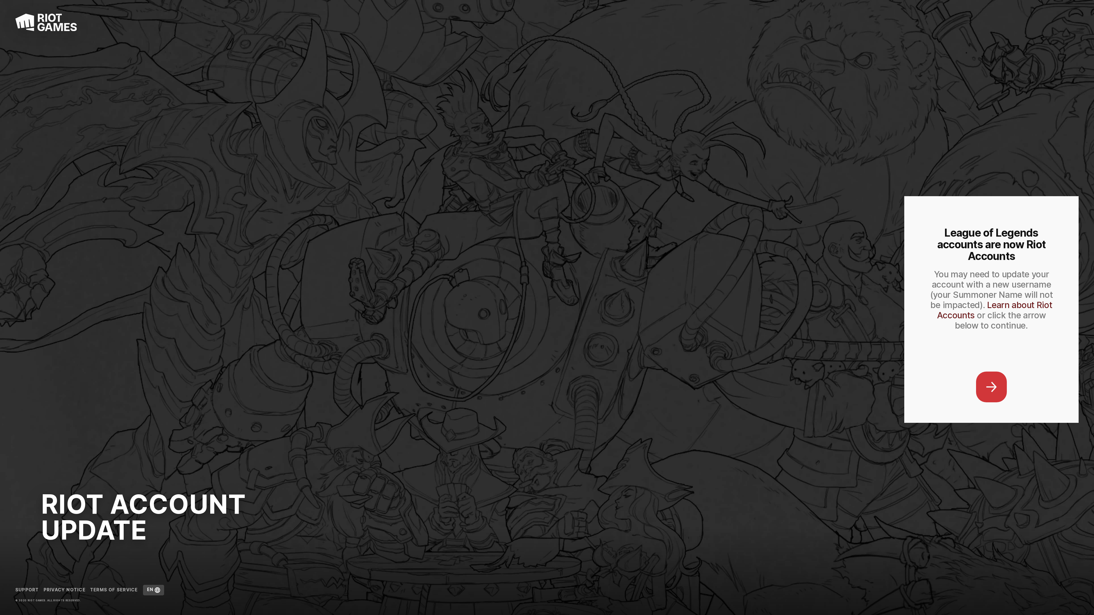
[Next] (991, 387)
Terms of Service (114, 590)
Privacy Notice (64, 590)
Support (27, 590)
